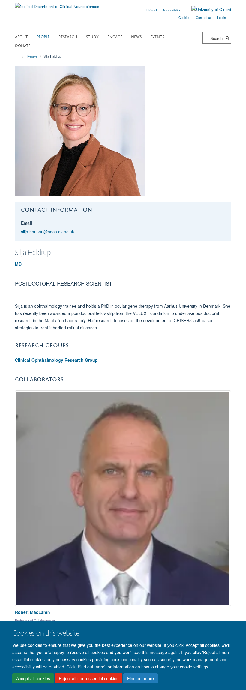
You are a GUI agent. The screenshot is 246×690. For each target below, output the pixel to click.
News (136, 36)
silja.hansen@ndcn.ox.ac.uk (47, 232)
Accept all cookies (33, 678)
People (43, 36)
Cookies (184, 17)
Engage (114, 36)
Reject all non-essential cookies (88, 678)
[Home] (20, 56)
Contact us (204, 17)
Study (92, 36)
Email (26, 223)
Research (67, 36)
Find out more (140, 678)
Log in (221, 17)
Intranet (151, 10)
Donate (23, 45)
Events (157, 36)
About (21, 36)
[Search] (227, 37)
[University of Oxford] (206, 9)
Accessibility (171, 10)
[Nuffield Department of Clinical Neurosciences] (57, 4)
